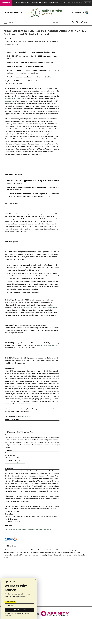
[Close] (35, 580)
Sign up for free (19, 610)
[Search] (73, 22)
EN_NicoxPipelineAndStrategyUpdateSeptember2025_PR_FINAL (28, 529)
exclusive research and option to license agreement (37, 307)
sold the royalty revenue (45, 345)
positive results (10, 101)
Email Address (10, 602)
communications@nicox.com (15, 463)
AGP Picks (6, 3)
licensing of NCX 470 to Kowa (15, 98)
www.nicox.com (25, 416)
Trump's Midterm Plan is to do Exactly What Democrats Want (32, 3)
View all (87, 3)
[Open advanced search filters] (77, 22)
